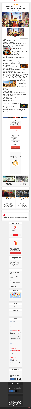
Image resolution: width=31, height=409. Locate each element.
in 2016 (18, 125)
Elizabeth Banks (16, 113)
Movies (14, 4)
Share (15, 348)
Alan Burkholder (20, 10)
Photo (12, 356)
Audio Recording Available (6, 197)
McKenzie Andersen (9, 203)
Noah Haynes (23, 203)
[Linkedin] (13, 379)
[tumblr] (15, 379)
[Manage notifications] (29, 407)
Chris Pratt (11, 113)
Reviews (17, 4)
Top (27, 197)
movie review (21, 113)
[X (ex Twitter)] (20, 379)
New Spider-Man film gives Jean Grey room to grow (15, 286)
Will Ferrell (11, 114)
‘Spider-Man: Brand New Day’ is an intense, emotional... (8, 200)
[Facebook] (11, 379)
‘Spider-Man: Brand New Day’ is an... (15, 273)
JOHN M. (8, 214)
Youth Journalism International (15, 38)
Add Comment (11, 202)
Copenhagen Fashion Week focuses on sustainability (22, 200)
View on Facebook (12, 348)
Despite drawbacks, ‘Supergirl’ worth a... (15, 279)
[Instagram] (17, 379)
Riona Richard (12, 287)
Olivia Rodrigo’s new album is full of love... (15, 283)
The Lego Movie (6, 114)
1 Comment (15, 10)
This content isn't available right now (15, 335)
